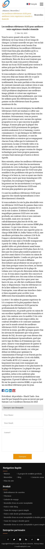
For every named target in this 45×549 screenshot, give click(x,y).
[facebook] (8, 539)
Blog (19, 477)
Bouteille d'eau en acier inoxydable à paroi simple (24, 524)
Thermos (7, 496)
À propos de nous (25, 474)
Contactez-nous (38, 477)
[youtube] (38, 539)
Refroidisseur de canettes (14, 492)
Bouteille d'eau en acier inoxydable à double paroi (24, 517)
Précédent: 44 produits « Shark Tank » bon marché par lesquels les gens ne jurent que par (22, 397)
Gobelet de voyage (11, 499)
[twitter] (14, 539)
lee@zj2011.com (24, 546)
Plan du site (9, 481)
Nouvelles (14, 11)
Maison (6, 11)
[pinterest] (20, 539)
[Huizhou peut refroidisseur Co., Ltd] (9, 4)
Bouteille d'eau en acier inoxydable (18, 503)
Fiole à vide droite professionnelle (18, 514)
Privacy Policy (39, 544)
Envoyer (22, 456)
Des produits (37, 474)
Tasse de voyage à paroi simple (16, 510)
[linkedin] (26, 539)
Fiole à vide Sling (11, 507)
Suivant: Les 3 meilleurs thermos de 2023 (20, 402)
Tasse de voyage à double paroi (16, 521)
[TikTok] (32, 539)
